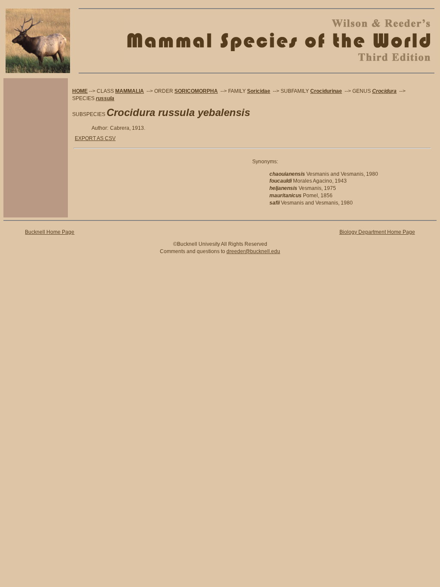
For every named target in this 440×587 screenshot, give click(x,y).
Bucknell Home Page (49, 232)
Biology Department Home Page (377, 232)
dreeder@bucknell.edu (253, 251)
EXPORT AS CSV (95, 138)
